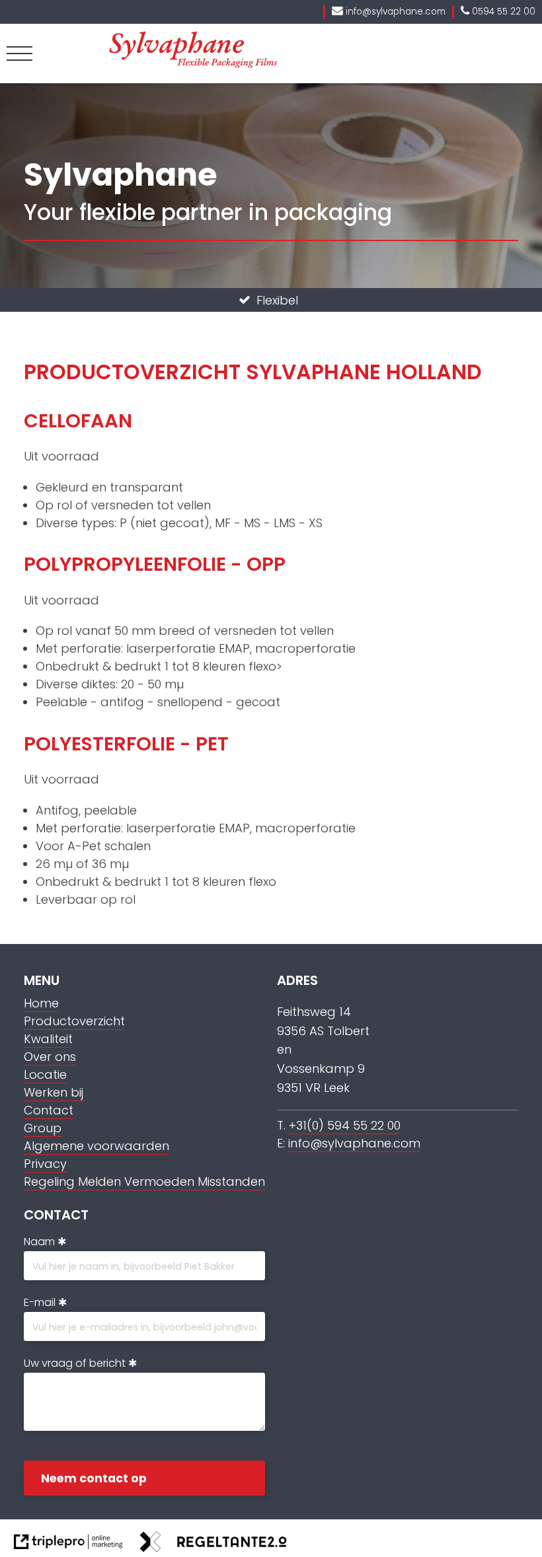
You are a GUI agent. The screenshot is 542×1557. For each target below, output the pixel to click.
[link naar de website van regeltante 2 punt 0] (213, 1544)
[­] (19, 53)
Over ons (50, 1056)
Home (41, 1003)
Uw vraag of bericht (75, 1363)
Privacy (45, 1163)
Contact (48, 1110)
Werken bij (53, 1092)
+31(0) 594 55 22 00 (345, 1125)
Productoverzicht (74, 1021)
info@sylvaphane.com (354, 1143)
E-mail (40, 1302)
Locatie (45, 1074)
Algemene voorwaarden (96, 1146)
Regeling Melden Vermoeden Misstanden (144, 1181)
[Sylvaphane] (193, 64)
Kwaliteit (48, 1039)
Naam (39, 1241)
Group (42, 1128)
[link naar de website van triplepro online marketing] (68, 1544)
